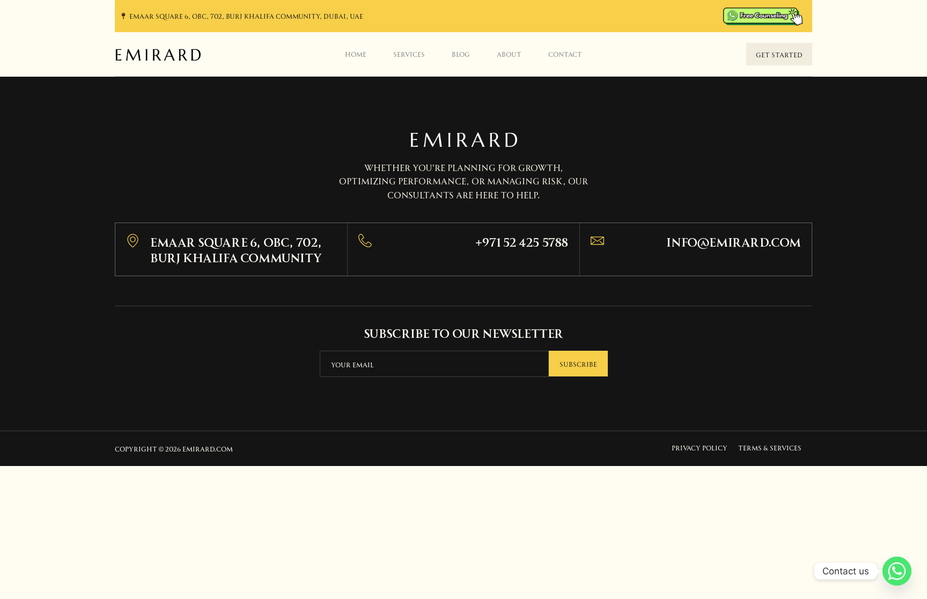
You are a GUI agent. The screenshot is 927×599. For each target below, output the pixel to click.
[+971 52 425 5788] (365, 240)
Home (355, 53)
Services (409, 53)
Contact (565, 53)
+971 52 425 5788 (522, 241)
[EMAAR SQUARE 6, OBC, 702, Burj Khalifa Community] (132, 240)
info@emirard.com (733, 241)
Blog (461, 53)
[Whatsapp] (896, 571)
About (509, 53)
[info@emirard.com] (597, 240)
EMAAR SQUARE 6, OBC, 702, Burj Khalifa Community (236, 249)
